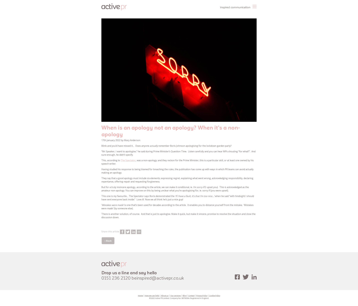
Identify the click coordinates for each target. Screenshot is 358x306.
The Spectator (128, 160)
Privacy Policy (201, 295)
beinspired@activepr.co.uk (158, 277)
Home (140, 295)
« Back (108, 240)
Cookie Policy (214, 295)
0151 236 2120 (116, 277)
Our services (175, 295)
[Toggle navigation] (254, 6)
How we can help (152, 295)
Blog (184, 295)
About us (165, 295)
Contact (191, 295)
